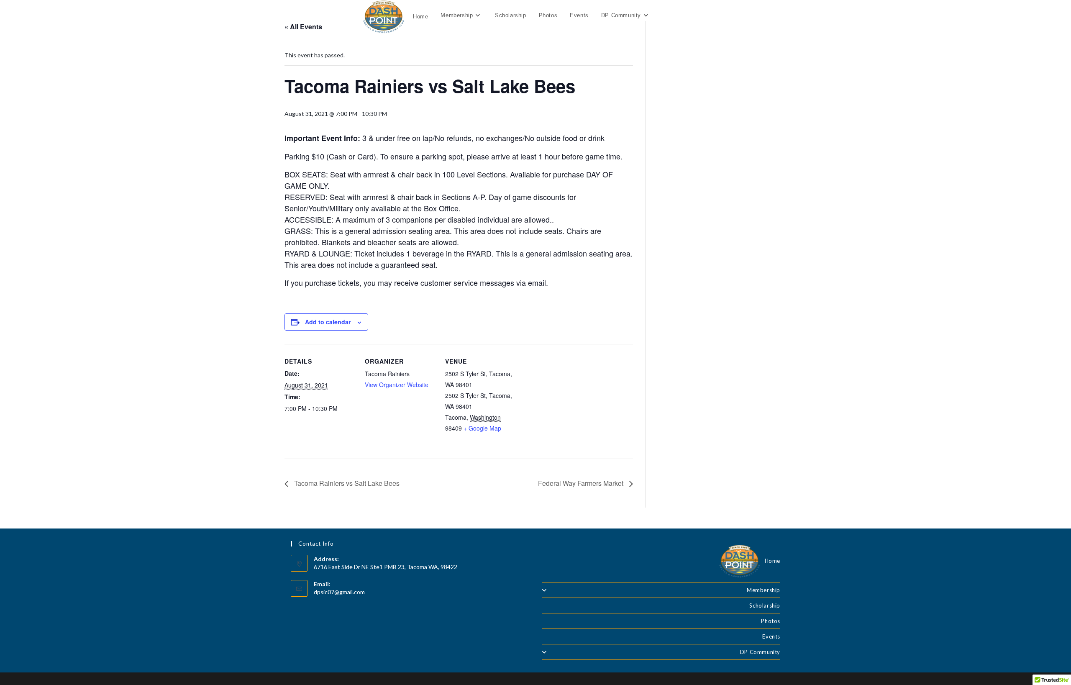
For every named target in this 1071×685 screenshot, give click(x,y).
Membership (763, 590)
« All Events (303, 26)
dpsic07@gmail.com (339, 591)
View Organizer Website (396, 384)
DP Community (760, 652)
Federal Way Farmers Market (581, 483)
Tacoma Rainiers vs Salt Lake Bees (346, 483)
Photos (770, 621)
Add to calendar (328, 322)
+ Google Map (482, 428)
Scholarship (764, 605)
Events (771, 636)
